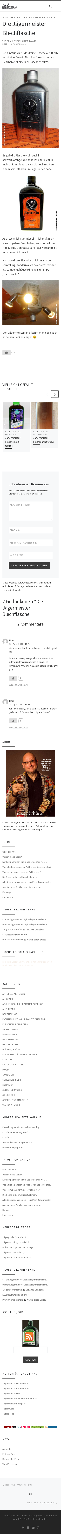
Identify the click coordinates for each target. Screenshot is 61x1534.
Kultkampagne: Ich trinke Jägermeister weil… (24, 861)
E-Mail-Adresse (23, 542)
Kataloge (6, 892)
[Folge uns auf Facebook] (28, 1528)
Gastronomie (10, 1029)
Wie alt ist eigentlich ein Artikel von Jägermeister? (26, 866)
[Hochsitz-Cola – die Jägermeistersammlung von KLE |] (9, 5)
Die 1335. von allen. (35, 929)
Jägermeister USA (11, 1393)
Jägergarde (8, 1413)
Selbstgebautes (12, 1089)
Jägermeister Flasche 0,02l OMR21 (12, 441)
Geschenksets (11, 1039)
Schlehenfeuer (11, 1079)
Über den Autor (9, 851)
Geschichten (10, 1044)
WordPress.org (9, 1464)
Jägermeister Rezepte (13, 1403)
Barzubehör (10, 1014)
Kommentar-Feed (11, 1459)
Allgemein (8, 998)
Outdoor (8, 1074)
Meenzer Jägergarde (12, 1147)
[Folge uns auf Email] (33, 1528)
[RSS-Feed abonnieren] (23, 1528)
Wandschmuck (11, 1105)
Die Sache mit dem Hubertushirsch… (20, 877)
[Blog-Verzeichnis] (23, 1426)
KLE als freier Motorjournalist (16, 1132)
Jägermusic (8, 1408)
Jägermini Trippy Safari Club (15, 1242)
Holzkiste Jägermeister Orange (17, 1247)
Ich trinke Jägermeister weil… (21, 1054)
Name (15, 529)
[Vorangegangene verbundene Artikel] (47, 394)
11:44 (28, 644)
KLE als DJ (7, 1137)
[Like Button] (6, 352)
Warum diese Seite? (12, 856)
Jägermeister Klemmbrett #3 (16, 1257)
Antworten (18, 684)
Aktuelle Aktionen (13, 993)
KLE (9, 41)
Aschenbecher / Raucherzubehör (22, 1004)
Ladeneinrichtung (13, 1064)
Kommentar (20, 504)
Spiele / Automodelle (15, 1100)
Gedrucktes (9, 1034)
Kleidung (8, 1059)
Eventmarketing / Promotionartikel (24, 1019)
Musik (5, 1069)
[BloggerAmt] (50, 1426)
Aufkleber (8, 1009)
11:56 (28, 705)
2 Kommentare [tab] (30, 624)
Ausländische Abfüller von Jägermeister (21, 887)
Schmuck (7, 1084)
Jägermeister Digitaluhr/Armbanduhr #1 (28, 919)
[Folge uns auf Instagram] (38, 1528)
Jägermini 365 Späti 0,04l (14, 1252)
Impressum (7, 897)
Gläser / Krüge (11, 1049)
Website (16, 555)
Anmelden (7, 1448)
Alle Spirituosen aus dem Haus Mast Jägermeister (26, 882)
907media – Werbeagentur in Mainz (19, 1142)
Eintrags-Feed (9, 1454)
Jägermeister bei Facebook (16, 1388)
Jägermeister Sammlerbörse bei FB (19, 1398)
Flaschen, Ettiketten (15, 1024)
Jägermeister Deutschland (15, 1383)
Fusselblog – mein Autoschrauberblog (20, 1127)
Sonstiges (8, 1094)
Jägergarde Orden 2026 (14, 1237)
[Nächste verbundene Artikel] (55, 394)
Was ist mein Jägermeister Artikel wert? (21, 871)
